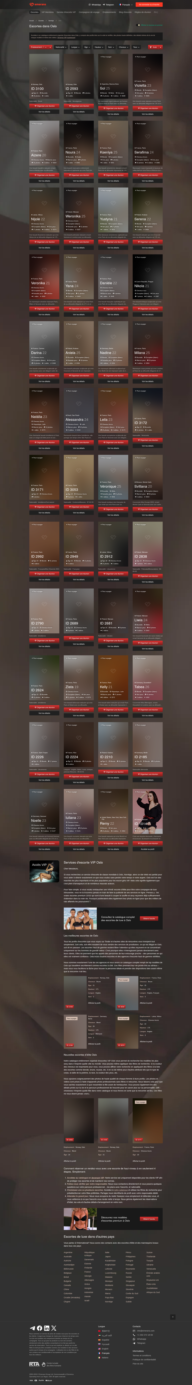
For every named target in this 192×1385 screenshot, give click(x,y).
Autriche (67, 1261)
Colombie (68, 1293)
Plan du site (138, 1364)
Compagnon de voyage (89, 12)
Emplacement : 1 (38, 47)
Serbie (129, 1277)
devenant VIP (97, 1177)
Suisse (149, 1252)
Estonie (87, 1264)
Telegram (141, 1343)
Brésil (66, 1277)
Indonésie (88, 1292)
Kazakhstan (110, 1261)
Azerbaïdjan (69, 1265)
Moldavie (109, 1285)
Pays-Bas (109, 1297)
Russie (129, 1273)
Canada (67, 1285)
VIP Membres (48, 12)
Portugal (129, 1265)
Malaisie (108, 1277)
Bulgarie (67, 1281)
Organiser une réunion (46, 106)
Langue (74, 47)
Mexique (109, 1281)
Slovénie (129, 1289)
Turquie (149, 1261)
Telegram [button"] (110, 4)
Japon (108, 1256)
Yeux (135, 47)
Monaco (108, 1289)
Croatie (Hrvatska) (72, 1297)
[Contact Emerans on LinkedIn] (47, 1328)
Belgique (68, 1273)
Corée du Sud (132, 1293)
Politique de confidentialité (144, 1360)
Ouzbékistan (152, 1288)
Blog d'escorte (125, 12)
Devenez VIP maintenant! (66, 37)
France (87, 1272)
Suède (129, 1302)
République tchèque (89, 1254)
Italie (107, 1252)
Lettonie (108, 1269)
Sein (110, 47)
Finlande (88, 1268)
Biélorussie (69, 1269)
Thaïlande (150, 1256)
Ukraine (149, 1265)
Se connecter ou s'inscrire (149, 4)
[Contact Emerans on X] (54, 1328)
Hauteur (98, 47)
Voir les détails (44, 78)
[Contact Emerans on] (32, 1328)
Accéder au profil (147, 849)
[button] (126, 4)
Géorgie (88, 1276)
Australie (68, 1256)
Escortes (34, 12)
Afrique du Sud (153, 1292)
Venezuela (151, 1269)
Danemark (89, 1259)
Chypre (67, 1302)
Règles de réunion (143, 12)
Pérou (128, 1252)
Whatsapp (141, 1339)
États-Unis (151, 1284)
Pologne (129, 1261)
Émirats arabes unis (153, 1274)
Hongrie (87, 1288)
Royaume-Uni (152, 1280)
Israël (86, 1300)
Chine (66, 1289)
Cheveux (123, 47)
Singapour (130, 1281)
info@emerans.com (145, 1331)
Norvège (51, 21)
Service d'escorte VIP (66, 12)
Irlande (87, 1296)
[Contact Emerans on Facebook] (39, 1328)
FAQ (156, 12)
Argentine (68, 1252)
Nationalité (60, 47)
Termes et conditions (142, 1355)
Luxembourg (110, 1273)
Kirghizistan (110, 1265)
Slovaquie (130, 1285)
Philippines (130, 1256)
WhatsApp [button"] (96, 4)
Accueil (31, 21)
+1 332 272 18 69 (145, 1335)
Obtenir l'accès (149, 918)
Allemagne (89, 1280)
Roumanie (130, 1269)
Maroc (108, 1293)
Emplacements (109, 12)
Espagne (130, 1297)
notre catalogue (121, 1189)
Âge (86, 47)
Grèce (87, 1284)
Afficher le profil (94, 1003)
